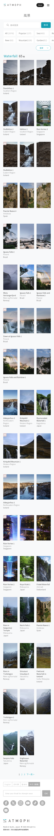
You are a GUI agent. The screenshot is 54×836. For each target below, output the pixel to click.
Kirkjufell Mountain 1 (12, 461)
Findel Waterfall (43, 584)
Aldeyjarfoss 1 (9, 502)
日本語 (16, 784)
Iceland (6, 93)
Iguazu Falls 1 (25, 293)
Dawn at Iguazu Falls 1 (12, 336)
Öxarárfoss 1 (8, 88)
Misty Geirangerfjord (9, 294)
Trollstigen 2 (8, 717)
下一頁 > (30, 774)
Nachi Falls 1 (25, 625)
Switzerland (41, 589)
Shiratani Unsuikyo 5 (24, 672)
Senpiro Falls (8, 758)
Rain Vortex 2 (8, 584)
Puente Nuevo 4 (9, 211)
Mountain (25, 40)
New (9, 40)
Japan (39, 426)
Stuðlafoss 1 (8, 170)
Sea (41, 33)
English (8, 784)
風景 (27, 15)
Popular (25, 33)
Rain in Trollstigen (8, 672)
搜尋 (46, 25)
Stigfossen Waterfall (24, 759)
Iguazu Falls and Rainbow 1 (14, 377)
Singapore (41, 134)
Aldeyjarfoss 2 (9, 418)
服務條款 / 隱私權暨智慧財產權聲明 (16, 829)
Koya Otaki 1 (25, 584)
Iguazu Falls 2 (8, 252)
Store (40, 5)
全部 (41, 48)
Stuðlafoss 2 (8, 129)
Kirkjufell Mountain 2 (24, 419)
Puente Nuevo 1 (43, 625)
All (9, 33)
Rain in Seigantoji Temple (7, 628)
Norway (6, 300)
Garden (42, 40)
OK (46, 793)
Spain (5, 216)
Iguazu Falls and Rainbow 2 (43, 294)
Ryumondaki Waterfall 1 (42, 419)
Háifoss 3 (24, 129)
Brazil (5, 257)
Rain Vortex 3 (42, 129)
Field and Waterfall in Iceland (41, 674)
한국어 (24, 784)
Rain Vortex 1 (8, 543)
